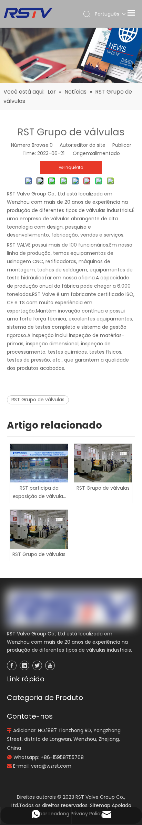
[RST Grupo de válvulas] (103, 463)
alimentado (106, 153)
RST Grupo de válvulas (37, 399)
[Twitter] (37, 665)
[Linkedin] (24, 665)
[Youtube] (50, 665)
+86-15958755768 (62, 757)
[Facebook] (12, 665)
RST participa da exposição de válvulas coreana (39, 493)
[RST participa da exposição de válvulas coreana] (39, 463)
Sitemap (100, 805)
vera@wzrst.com (51, 765)
